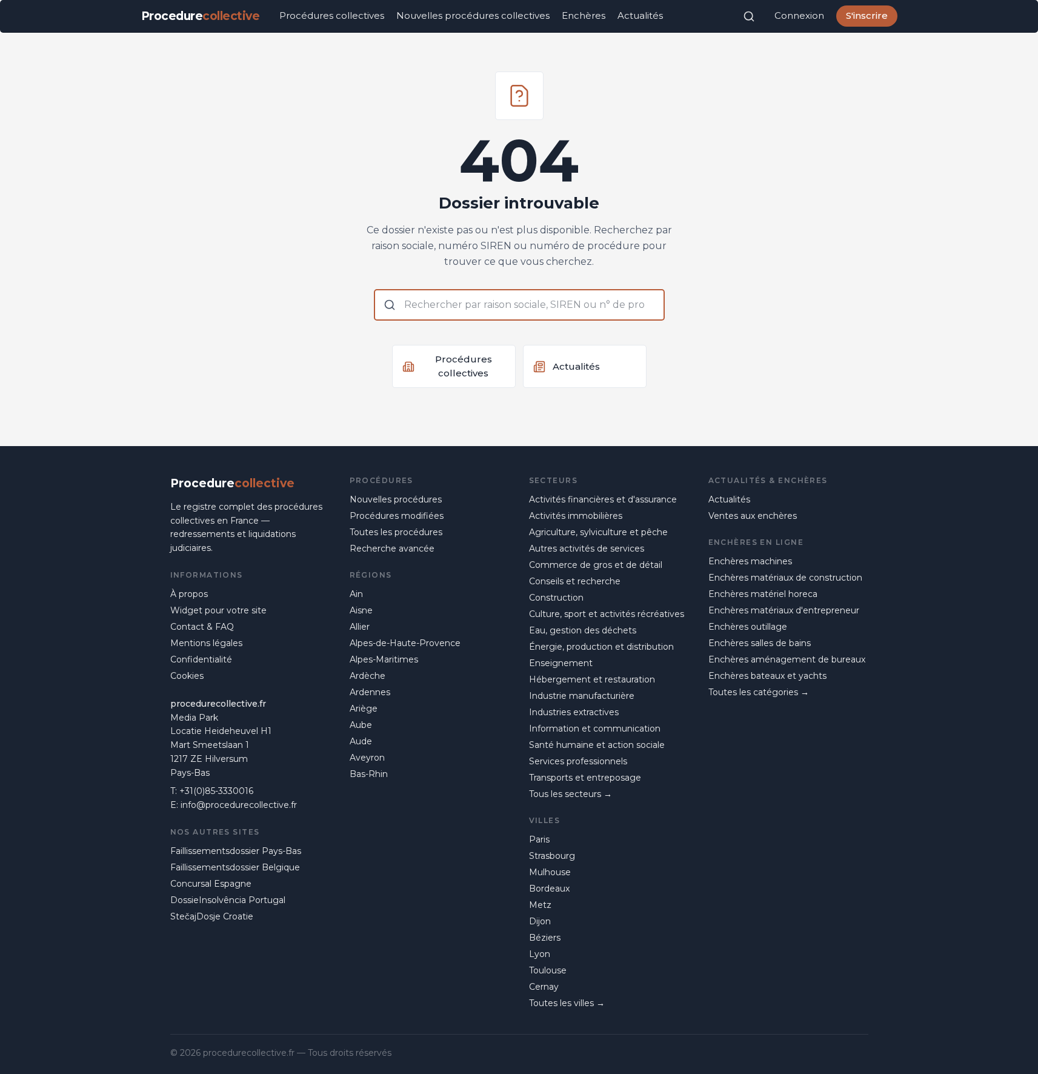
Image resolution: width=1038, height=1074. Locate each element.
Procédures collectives (331, 15)
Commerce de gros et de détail (595, 564)
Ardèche (367, 675)
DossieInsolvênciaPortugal (227, 900)
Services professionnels (578, 761)
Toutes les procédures (396, 532)
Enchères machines (750, 561)
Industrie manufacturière (581, 695)
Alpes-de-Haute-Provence (405, 643)
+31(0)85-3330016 (216, 790)
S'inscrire (867, 15)
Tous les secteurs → (570, 794)
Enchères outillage (747, 626)
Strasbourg (552, 855)
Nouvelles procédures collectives (473, 15)
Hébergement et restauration (592, 679)
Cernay (544, 986)
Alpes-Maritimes (384, 659)
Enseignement (561, 663)
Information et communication (594, 728)
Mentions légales (206, 643)
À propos (189, 594)
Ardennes (370, 692)
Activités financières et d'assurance (603, 499)
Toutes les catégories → (758, 692)
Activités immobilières (575, 515)
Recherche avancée (392, 548)
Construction (556, 597)
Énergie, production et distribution (601, 646)
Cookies (187, 675)
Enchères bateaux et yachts (767, 675)
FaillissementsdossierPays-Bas (235, 851)
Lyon (539, 954)
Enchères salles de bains (759, 643)
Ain (356, 594)
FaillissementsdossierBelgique (235, 867)
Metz (540, 904)
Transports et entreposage (585, 777)
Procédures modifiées (397, 515)
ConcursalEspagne (210, 883)
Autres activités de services (586, 548)
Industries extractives (574, 712)
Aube (361, 724)
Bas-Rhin (369, 774)
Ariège (364, 708)
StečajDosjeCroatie (211, 916)
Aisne (361, 610)
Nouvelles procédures (396, 499)
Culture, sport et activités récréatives (606, 614)
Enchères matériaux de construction (785, 577)
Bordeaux (549, 888)
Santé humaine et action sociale (597, 744)
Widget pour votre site (218, 610)
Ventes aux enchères (752, 515)
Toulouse (548, 970)
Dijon (540, 921)
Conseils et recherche (574, 581)
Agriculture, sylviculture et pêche (598, 532)
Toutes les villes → (567, 1003)
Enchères (583, 15)
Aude (361, 741)
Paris (539, 839)
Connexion (799, 15)
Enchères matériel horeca (762, 594)
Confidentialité (201, 659)
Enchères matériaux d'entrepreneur (783, 610)
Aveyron (367, 757)
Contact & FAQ (202, 626)
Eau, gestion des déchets (582, 630)
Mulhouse (550, 872)
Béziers (545, 937)
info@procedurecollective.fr (239, 804)
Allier (360, 626)
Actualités (640, 15)
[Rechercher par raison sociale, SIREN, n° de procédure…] (749, 16)
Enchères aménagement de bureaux (786, 659)
